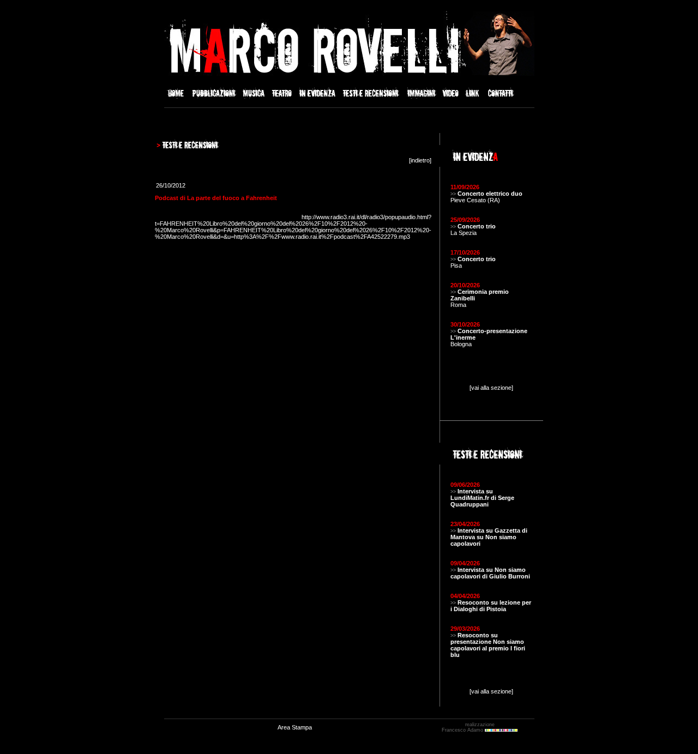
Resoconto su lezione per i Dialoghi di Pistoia (490, 605)
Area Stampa (295, 727)
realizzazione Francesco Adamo (468, 727)
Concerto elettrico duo (490, 193)
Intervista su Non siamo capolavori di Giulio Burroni (490, 573)
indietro (420, 160)
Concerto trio (477, 226)
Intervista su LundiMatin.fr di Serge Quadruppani (482, 498)
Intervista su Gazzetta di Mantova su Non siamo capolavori (488, 537)
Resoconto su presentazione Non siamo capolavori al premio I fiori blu (487, 645)
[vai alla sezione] (491, 387)
